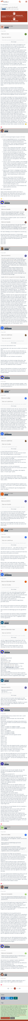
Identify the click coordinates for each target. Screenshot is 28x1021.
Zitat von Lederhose (6, 335)
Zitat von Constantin (6, 894)
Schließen (12, 1018)
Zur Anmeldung (14, 20)
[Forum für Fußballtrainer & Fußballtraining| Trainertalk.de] (4, 1)
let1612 (9, 9)
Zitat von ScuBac (5, 398)
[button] (26, 1)
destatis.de (6, 662)
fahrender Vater (10, 667)
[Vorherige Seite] (8, 988)
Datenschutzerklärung (21, 1015)
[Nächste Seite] (20, 988)
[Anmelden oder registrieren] (23, 1)
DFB (14, 260)
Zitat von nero (5, 34)
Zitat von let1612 (6, 37)
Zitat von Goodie (5, 209)
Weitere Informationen (5, 1018)
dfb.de (11, 664)
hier (1, 384)
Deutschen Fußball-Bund (6, 259)
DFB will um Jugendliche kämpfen (12, 277)
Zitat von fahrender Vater (8, 581)
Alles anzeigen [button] (13, 41)
